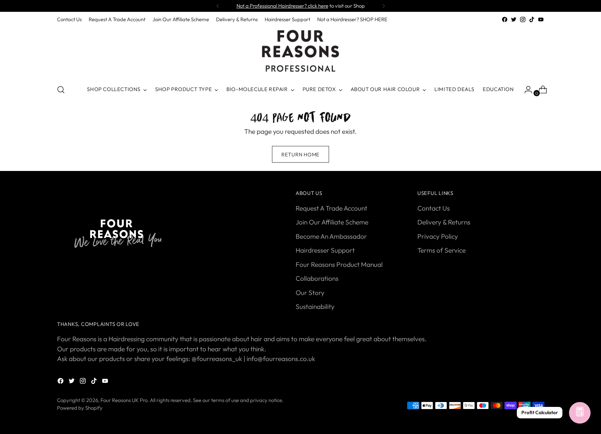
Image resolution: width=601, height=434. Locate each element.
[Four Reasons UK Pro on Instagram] (523, 19)
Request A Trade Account (331, 208)
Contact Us (433, 208)
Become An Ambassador (331, 236)
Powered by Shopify (80, 407)
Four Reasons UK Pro (124, 400)
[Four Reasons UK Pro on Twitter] (514, 19)
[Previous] (217, 6)
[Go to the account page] (525, 90)
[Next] (383, 6)
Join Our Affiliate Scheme (332, 222)
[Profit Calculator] (580, 413)
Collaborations (317, 278)
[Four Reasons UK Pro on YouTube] (541, 19)
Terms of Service (441, 250)
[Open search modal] (61, 90)
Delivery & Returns (443, 222)
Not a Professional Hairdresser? (282, 5)
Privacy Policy (437, 236)
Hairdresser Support (325, 250)
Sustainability (315, 306)
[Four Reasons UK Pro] (300, 51)
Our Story (310, 292)
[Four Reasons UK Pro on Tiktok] (532, 19)
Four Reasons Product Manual (339, 264)
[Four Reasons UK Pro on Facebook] (505, 19)
